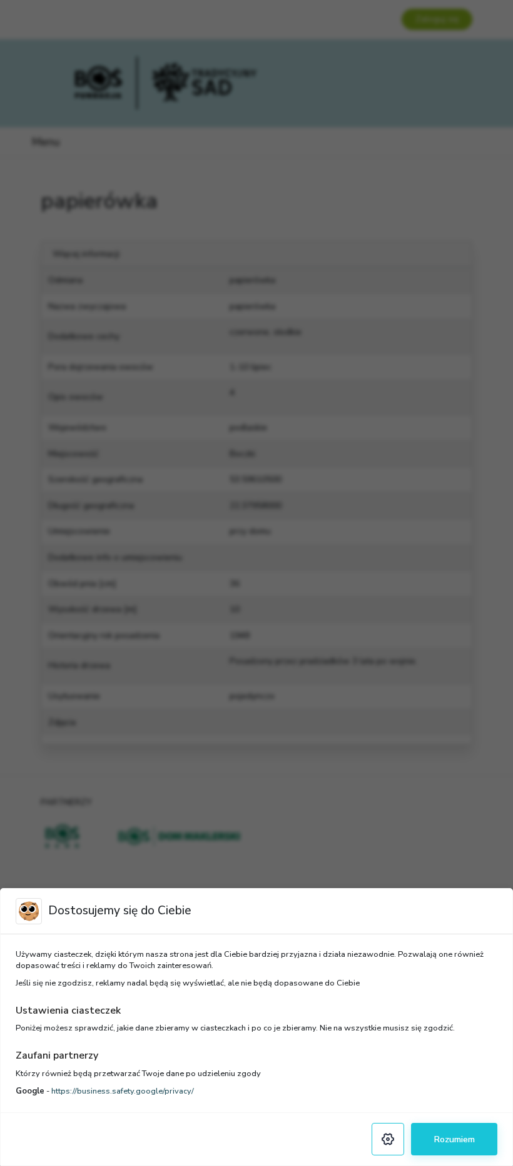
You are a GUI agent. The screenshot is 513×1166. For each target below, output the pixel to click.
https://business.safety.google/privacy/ (122, 1091)
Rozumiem (454, 1139)
